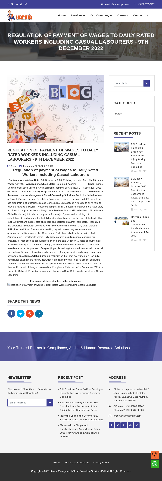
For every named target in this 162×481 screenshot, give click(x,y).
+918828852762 (146, 4)
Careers (122, 15)
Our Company (99, 15)
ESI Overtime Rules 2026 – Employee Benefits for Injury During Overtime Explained (138, 155)
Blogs (13, 166)
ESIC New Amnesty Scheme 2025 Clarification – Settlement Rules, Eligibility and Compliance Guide (140, 192)
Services (76, 15)
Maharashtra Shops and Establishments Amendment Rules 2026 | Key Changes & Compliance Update (80, 431)
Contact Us (140, 15)
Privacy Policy (101, 462)
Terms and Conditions (76, 462)
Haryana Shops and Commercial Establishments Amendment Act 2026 (140, 226)
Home (62, 15)
